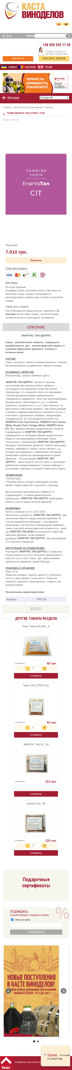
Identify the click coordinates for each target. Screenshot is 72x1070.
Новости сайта (22, 920)
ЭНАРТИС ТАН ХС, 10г (36, 744)
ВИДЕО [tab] (36, 609)
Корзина (52, 1055)
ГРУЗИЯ (48, 67)
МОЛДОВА (30, 67)
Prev (8, 991)
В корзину (36, 675)
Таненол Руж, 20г (36, 803)
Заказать (36, 260)
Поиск (29, 35)
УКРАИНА (12, 67)
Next (63, 991)
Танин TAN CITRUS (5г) (36, 685)
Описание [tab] (36, 327)
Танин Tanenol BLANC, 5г (36, 626)
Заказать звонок (54, 58)
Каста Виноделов (36, 1062)
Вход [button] (9, 35)
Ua (59, 24)
